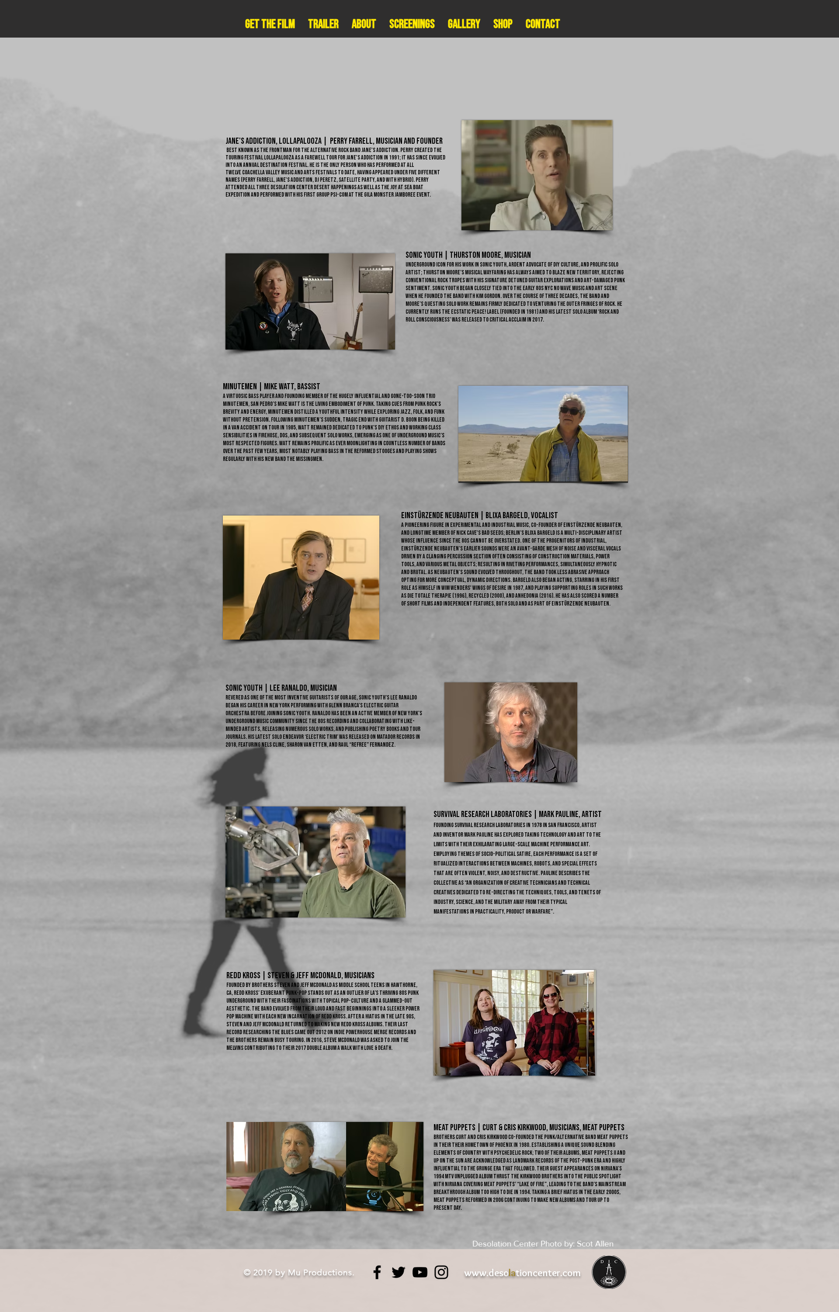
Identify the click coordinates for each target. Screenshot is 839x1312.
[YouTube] (420, 1272)
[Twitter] (398, 1272)
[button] (364, 24)
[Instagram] (441, 1272)
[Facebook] (377, 1272)
